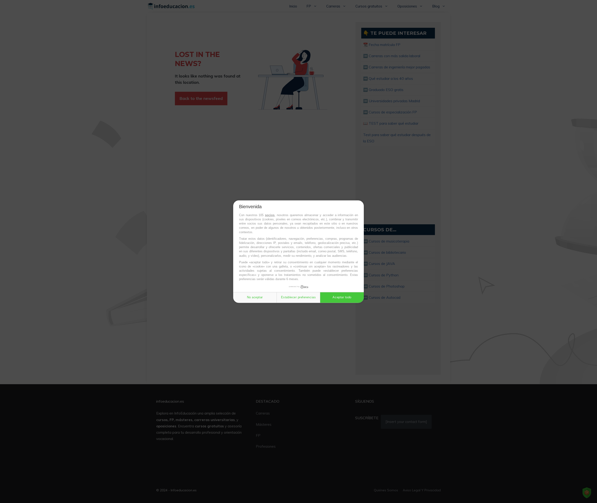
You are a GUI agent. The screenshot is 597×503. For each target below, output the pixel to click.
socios (269, 215)
